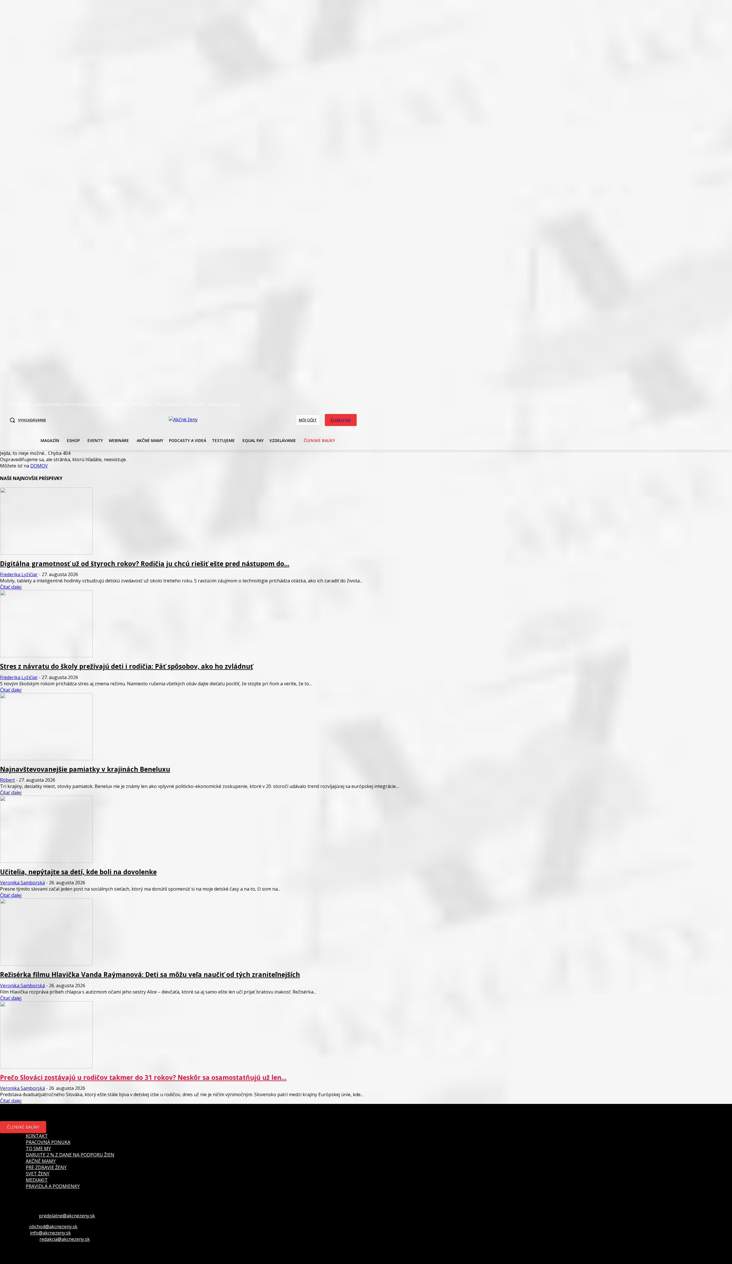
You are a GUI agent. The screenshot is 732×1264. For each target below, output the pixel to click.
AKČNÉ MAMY (41, 1161)
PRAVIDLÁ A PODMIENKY (53, 1186)
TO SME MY (38, 1148)
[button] (26, 420)
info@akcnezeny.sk (50, 1233)
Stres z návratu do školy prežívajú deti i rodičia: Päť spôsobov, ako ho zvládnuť (126, 666)
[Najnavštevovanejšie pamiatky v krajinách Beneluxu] (46, 758)
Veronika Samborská (22, 882)
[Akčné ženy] (183, 419)
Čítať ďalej (10, 587)
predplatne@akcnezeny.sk (67, 1216)
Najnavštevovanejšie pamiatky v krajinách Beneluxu (85, 769)
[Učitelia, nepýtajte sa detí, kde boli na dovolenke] (46, 861)
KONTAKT (37, 1136)
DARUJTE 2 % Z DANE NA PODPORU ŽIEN (70, 1155)
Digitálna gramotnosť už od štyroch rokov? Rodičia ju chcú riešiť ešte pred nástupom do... (144, 563)
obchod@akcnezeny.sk (53, 1226)
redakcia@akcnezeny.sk (64, 1239)
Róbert (7, 780)
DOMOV (39, 466)
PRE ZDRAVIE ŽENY (46, 1167)
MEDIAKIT (37, 1180)
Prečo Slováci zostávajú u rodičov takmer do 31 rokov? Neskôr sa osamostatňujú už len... (143, 1077)
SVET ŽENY (37, 1174)
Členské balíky (23, 1127)
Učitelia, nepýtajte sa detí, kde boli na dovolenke (78, 871)
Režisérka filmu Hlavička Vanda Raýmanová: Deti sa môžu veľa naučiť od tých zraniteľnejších (150, 974)
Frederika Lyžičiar (19, 574)
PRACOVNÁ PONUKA (48, 1142)
